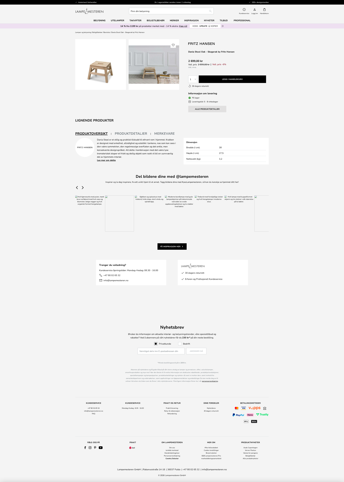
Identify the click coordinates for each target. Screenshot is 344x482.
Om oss (172, 447)
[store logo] (89, 11)
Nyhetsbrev (211, 408)
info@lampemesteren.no (115, 280)
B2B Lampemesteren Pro (211, 456)
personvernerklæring (210, 381)
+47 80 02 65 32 (111, 275)
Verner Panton (250, 450)
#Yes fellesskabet (211, 447)
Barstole (106, 32)
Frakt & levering (172, 408)
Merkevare (164, 133)
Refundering (172, 413)
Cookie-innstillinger (211, 450)
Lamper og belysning (83, 32)
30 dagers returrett (211, 411)
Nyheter (209, 20)
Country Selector (172, 458)
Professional (242, 20)
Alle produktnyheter (250, 458)
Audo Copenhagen (250, 447)
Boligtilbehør (97, 32)
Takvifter (135, 20)
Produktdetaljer (131, 133)
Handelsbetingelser (172, 453)
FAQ (93, 413)
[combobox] (171, 11)
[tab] (93, 133)
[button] (173, 45)
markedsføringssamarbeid (211, 458)
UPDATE (205, 26)
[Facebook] (85, 447)
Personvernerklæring (172, 456)
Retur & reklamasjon (172, 411)
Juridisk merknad (172, 450)
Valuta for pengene (250, 453)
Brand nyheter (211, 453)
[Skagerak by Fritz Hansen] (201, 44)
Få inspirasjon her (170, 246)
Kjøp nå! (183, 26)
